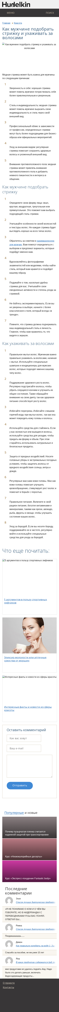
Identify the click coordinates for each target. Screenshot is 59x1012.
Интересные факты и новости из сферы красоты (28, 708)
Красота (18, 23)
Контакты (8, 987)
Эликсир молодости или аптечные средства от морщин (25, 659)
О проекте (9, 982)
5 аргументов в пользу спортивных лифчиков (25, 601)
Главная (6, 23)
